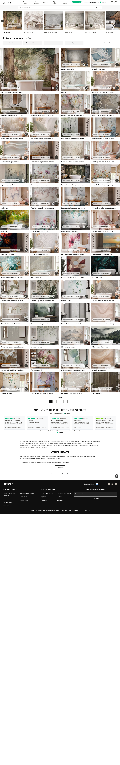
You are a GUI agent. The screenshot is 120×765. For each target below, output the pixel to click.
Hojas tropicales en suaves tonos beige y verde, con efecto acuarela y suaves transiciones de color (43, 138)
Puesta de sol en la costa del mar (102, 254)
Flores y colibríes (6, 393)
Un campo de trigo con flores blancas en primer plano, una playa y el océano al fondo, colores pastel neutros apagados (43, 162)
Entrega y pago (7, 502)
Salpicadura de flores (7, 254)
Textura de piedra (36, 277)
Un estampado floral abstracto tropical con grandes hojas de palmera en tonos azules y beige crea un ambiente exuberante (12, 277)
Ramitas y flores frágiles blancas (71, 393)
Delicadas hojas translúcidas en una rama (12, 324)
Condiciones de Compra (64, 493)
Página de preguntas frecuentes (9, 494)
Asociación (60, 500)
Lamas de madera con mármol (71, 324)
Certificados (23, 496)
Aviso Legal (44, 500)
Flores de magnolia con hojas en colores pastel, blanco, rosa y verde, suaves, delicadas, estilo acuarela (12, 301)
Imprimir (43, 496)
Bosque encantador (67, 69)
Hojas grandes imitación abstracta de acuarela (73, 370)
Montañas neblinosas (68, 347)
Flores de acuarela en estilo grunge (42, 185)
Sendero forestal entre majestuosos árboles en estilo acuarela (12, 92)
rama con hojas (66, 301)
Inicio (47, 474)
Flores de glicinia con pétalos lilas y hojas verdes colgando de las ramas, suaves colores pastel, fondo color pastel (43, 393)
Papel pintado (24, 500)
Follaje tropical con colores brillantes (104, 231)
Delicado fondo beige (99, 370)
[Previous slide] (2, 21)
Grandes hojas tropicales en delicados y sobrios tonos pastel (43, 301)
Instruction (6, 505)
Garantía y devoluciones (27, 493)
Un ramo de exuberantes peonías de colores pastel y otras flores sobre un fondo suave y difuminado (73, 115)
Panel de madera (97, 393)
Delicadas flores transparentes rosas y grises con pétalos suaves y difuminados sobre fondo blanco (73, 254)
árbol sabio (4, 231)
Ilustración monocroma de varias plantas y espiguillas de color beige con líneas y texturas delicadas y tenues (73, 162)
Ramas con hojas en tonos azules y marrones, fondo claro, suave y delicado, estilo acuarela (104, 138)
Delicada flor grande (98, 69)
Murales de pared (55, 474)
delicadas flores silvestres (39, 231)
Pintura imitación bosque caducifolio (73, 138)
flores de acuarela (36, 370)
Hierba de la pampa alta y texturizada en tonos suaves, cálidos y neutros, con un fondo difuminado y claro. (43, 115)
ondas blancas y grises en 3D (10, 162)
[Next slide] (117, 21)
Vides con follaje (36, 347)
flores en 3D (65, 92)
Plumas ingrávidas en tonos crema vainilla (12, 138)
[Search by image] (96, 7)
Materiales (6, 499)
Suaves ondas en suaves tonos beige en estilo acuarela (104, 324)
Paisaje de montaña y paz (100, 347)
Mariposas (4, 208)
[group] (33, 22)
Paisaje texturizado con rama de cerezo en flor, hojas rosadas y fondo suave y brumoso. (43, 208)
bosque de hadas (97, 277)
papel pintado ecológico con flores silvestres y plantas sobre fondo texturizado (12, 185)
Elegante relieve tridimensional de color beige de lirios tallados (12, 370)
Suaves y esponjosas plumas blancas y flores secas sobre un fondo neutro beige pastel (104, 301)
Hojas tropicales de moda (39, 254)
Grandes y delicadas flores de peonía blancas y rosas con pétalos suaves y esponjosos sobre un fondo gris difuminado (104, 162)
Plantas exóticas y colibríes (70, 231)
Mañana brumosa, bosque (39, 324)
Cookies (59, 496)
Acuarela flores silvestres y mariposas (104, 185)
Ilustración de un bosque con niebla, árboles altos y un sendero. (73, 185)
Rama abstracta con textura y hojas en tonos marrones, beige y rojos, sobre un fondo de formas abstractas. (73, 277)
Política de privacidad (47, 493)
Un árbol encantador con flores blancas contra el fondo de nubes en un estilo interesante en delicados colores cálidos (104, 115)
